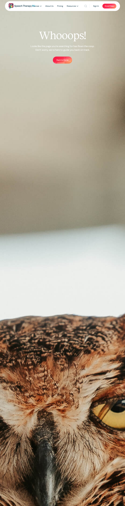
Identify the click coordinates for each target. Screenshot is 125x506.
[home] (22, 6)
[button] (36, 6)
